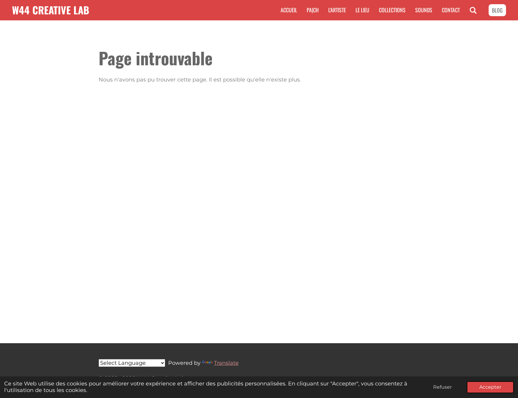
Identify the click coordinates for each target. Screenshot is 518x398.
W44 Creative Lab (50, 9)
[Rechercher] (473, 10)
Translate (226, 363)
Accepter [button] (490, 387)
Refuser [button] (442, 387)
